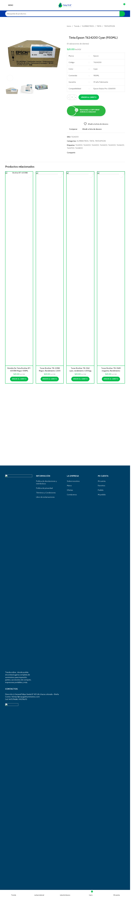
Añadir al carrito (88, 97)
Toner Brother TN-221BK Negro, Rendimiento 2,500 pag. (49, 370)
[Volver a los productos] (71, 31)
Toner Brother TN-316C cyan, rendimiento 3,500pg (80, 369)
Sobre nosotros (73, 481)
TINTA (99, 26)
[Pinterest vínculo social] (83, 152)
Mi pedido (102, 494)
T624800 (79, 148)
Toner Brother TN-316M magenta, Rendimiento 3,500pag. (111, 370)
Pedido (101, 490)
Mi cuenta (101, 481)
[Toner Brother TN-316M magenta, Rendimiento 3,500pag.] (111, 269)
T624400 (103, 145)
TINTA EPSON (109, 26)
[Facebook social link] (77, 152)
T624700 (70, 148)
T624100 (78, 145)
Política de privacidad (44, 488)
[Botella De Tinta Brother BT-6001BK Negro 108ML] (19, 269)
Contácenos (72, 494)
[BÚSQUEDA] (122, 13)
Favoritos (101, 485)
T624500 (112, 145)
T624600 (120, 145)
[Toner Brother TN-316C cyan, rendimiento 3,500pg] (80, 269)
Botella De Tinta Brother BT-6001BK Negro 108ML (19, 369)
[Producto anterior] (68, 31)
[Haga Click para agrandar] (10, 78)
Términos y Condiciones (46, 492)
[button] (7, 53)
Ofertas (70, 490)
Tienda (76, 26)
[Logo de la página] (65, 5)
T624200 (87, 145)
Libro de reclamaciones (45, 497)
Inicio (69, 26)
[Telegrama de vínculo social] (89, 152)
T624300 (95, 145)
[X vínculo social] (80, 152)
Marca (69, 485)
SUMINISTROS (88, 26)
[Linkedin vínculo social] (86, 152)
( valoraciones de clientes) (78, 44)
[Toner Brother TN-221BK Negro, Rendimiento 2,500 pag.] (49, 269)
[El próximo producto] (74, 31)
